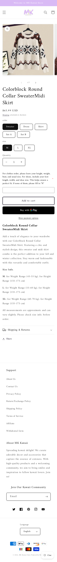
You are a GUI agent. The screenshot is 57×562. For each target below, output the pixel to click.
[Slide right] (35, 82)
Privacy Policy (13, 394)
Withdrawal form (14, 431)
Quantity (7, 155)
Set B (23, 134)
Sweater (10, 127)
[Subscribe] (46, 497)
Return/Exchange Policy (18, 401)
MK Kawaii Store (25, 555)
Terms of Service (14, 416)
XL (29, 148)
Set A (9, 134)
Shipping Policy (14, 409)
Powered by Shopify (37, 555)
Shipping (6, 115)
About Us (11, 379)
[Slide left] (21, 82)
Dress (26, 127)
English (27, 531)
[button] (4, 12)
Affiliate (10, 423)
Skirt (41, 127)
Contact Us (11, 386)
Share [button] (9, 339)
